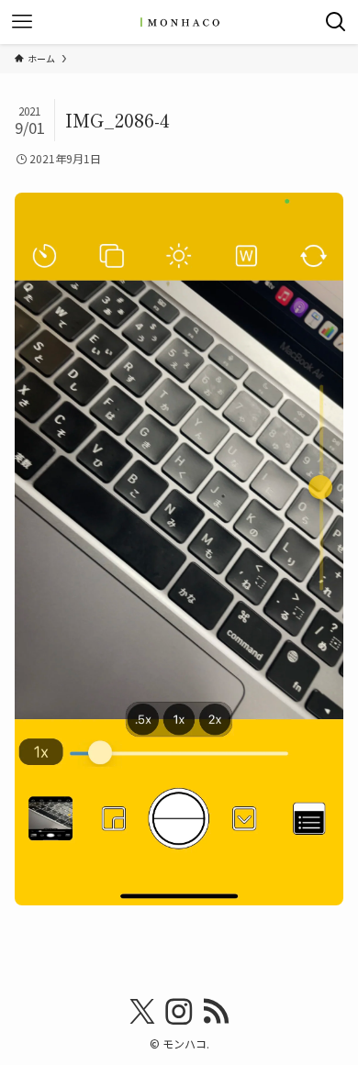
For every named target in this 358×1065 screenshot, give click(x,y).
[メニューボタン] (22, 22)
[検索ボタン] (336, 22)
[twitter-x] (142, 1011)
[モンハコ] (179, 22)
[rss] (215, 1011)
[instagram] (179, 1011)
